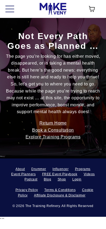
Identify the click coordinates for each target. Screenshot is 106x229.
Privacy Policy (26, 190)
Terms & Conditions (60, 190)
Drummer (38, 169)
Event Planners (23, 174)
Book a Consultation (53, 130)
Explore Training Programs (53, 137)
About (20, 169)
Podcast (31, 179)
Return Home (53, 123)
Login (77, 179)
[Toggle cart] (92, 9)
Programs (83, 169)
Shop (62, 179)
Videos (89, 174)
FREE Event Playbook (59, 174)
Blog (47, 179)
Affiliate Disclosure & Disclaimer (60, 195)
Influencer (60, 169)
